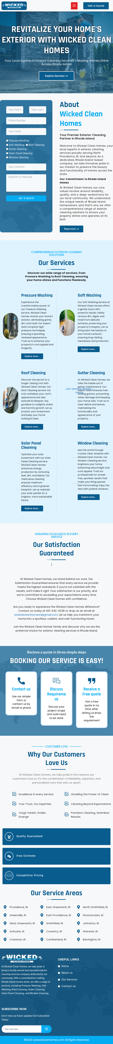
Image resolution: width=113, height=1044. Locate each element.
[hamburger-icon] (74, 6)
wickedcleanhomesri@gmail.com (36, 615)
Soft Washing (16, 145)
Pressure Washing (19, 141)
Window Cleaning (19, 157)
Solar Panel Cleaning (21, 153)
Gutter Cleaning (18, 149)
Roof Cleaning (36, 145)
